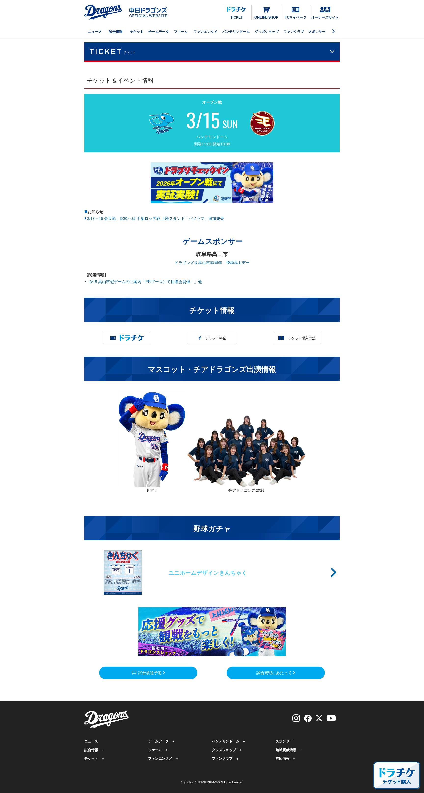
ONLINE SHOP (266, 17)
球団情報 (283, 758)
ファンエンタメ (205, 31)
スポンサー (317, 31)
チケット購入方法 (302, 337)
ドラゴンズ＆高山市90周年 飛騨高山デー (212, 262)
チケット (137, 31)
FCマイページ (295, 17)
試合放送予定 (147, 672)
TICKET (236, 17)
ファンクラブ (293, 31)
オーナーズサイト (325, 17)
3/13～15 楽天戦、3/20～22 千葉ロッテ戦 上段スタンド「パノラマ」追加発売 (155, 218)
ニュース (95, 31)
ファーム (181, 31)
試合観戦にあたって (274, 672)
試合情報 (116, 31)
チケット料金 (215, 337)
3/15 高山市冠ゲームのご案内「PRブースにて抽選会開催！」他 (146, 281)
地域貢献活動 (286, 749)
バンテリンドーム (236, 31)
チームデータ (158, 31)
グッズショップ (267, 31)
